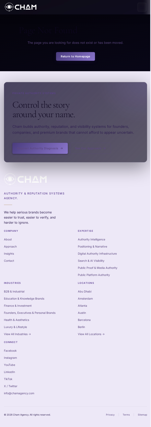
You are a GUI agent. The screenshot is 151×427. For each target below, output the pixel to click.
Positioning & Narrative (92, 246)
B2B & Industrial (14, 291)
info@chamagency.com (19, 393)
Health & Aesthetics (16, 319)
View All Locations (91, 334)
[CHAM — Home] (20, 7)
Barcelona (84, 319)
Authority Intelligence (91, 239)
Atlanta (82, 305)
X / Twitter (10, 386)
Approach (10, 246)
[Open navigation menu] (142, 7)
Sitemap (142, 414)
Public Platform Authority (94, 275)
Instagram (10, 357)
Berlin (81, 327)
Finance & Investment (18, 305)
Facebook (10, 350)
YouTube (9, 364)
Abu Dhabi (84, 291)
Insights (9, 253)
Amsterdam (85, 298)
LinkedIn (9, 372)
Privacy (110, 414)
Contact (9, 260)
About (8, 239)
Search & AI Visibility (91, 260)
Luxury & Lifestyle (15, 327)
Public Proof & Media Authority (97, 267)
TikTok (8, 379)
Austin (82, 312)
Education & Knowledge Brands (24, 298)
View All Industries (17, 334)
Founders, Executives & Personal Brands (29, 312)
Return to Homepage (75, 56)
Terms (126, 414)
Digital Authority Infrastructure (97, 253)
